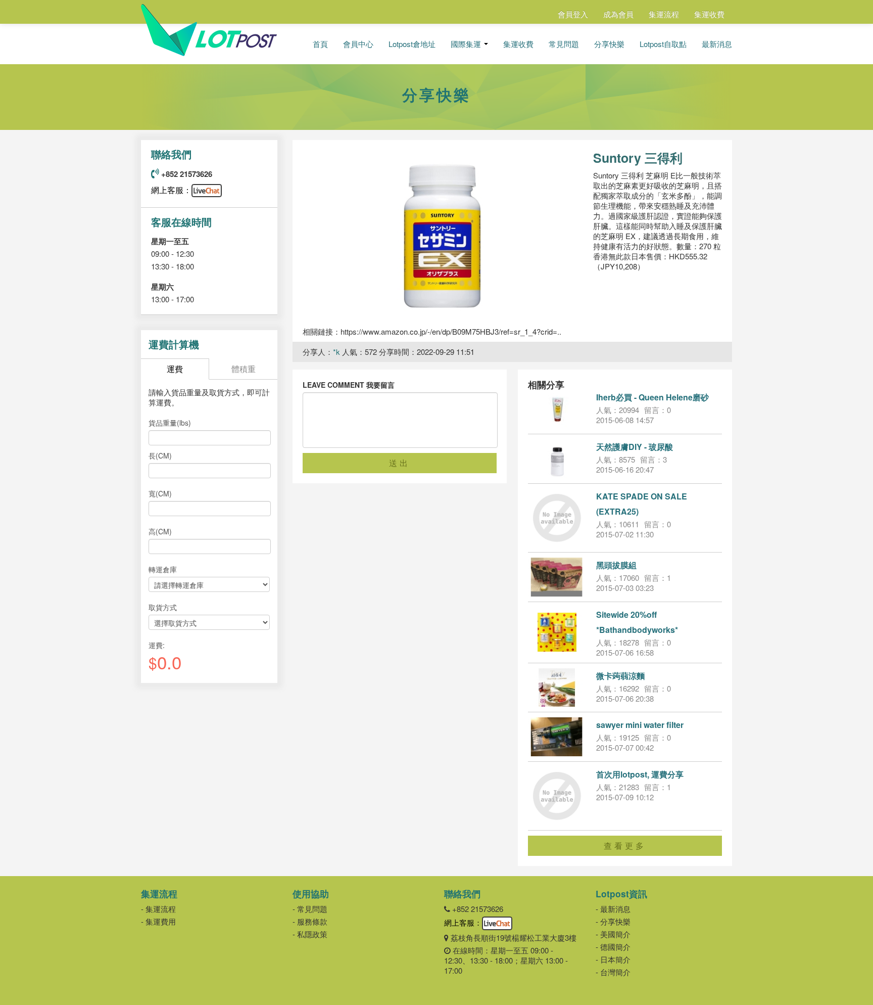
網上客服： (171, 190)
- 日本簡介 (613, 959)
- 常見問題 (310, 908)
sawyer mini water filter (640, 724)
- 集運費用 (158, 921)
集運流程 (664, 14)
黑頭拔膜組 (616, 565)
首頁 (320, 44)
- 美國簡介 (613, 934)
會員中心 (358, 44)
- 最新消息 (613, 908)
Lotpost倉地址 (412, 44)
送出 (399, 463)
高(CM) (160, 531)
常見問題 (564, 44)
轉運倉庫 (163, 569)
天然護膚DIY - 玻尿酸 (634, 446)
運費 (175, 369)
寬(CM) (160, 493)
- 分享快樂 (613, 921)
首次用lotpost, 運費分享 (640, 774)
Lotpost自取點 (663, 44)
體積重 (243, 369)
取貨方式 (163, 607)
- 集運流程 (158, 908)
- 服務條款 (310, 921)
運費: (157, 645)
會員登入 (573, 14)
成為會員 (618, 14)
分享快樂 (609, 44)
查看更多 (625, 845)
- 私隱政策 (310, 934)
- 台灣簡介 (613, 972)
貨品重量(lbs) (170, 423)
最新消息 (717, 44)
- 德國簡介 (613, 946)
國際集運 (467, 44)
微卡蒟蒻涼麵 (620, 675)
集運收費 (709, 14)
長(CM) (160, 455)
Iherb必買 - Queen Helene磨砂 (652, 397)
